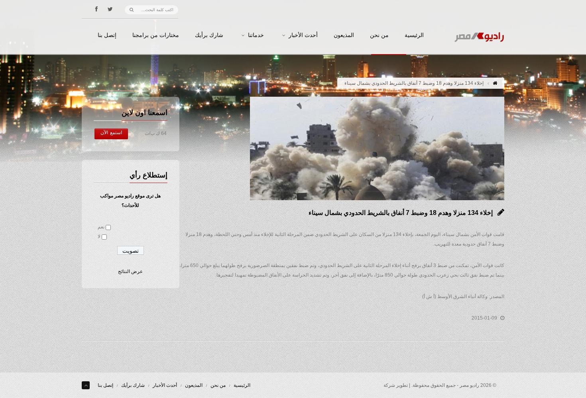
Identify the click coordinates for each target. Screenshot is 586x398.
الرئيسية (414, 35)
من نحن (379, 35)
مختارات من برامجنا (155, 35)
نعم (101, 227)
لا (99, 236)
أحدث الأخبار (303, 35)
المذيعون (344, 35)
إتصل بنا (107, 35)
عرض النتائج (130, 271)
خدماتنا (256, 35)
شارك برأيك (209, 35)
